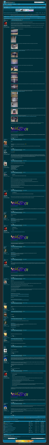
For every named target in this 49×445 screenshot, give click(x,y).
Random (41, 7)
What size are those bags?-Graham (15, 228)
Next (44, 419)
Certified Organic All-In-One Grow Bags (35, 16)
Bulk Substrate (7, 16)
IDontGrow (31, 430)
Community (7, 5)
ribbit (30, 426)
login (29, 14)
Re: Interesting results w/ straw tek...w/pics (10, 429)
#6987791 (12, 371)
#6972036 (12, 20)
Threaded (37, 419)
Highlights (25, 7)
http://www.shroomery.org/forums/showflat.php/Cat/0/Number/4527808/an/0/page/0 (20, 294)
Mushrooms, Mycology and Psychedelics (8, 419)
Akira (24, 139)
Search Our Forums (40, 1)
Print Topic (12, 437)
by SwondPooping (42, 425)
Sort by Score (9, 437)
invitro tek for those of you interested (9, 430)
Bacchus (25, 355)
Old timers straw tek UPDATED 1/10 (9, 423)
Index (42, 419)
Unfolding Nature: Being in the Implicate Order (19, 16)
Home (4, 5)
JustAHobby (25, 190)
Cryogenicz (25, 259)
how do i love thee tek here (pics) (9, 426)
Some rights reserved (28, 443)
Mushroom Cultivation (15, 419)
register (32, 14)
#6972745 (12, 150)
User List (34, 7)
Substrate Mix (11, 16)
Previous (40, 419)
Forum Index (12, 7)
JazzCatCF (25, 160)
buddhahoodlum (25, 370)
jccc (24, 311)
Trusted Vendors (21, 7)
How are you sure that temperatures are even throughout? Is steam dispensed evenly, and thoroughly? (22, 193)
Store (38, 7)
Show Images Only (6, 437)
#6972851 (12, 161)
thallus (24, 318)
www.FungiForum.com (13, 256)
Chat (36, 7)
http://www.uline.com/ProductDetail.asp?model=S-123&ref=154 (18, 91)
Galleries (28, 7)
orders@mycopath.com (13, 220)
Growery (44, 7)
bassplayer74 (31, 423)
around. (17, 169)
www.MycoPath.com (13, 218)
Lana (30, 429)
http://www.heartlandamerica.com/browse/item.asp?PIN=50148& (18, 50)
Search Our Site (35, 1)
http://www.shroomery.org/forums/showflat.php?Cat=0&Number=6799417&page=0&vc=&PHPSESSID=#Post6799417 (23, 116)
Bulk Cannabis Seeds (27, 16)
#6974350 (12, 303)
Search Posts (16, 7)
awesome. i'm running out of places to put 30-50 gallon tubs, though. (19, 175)
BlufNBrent (25, 346)
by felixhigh (42, 428)
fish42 (24, 172)
